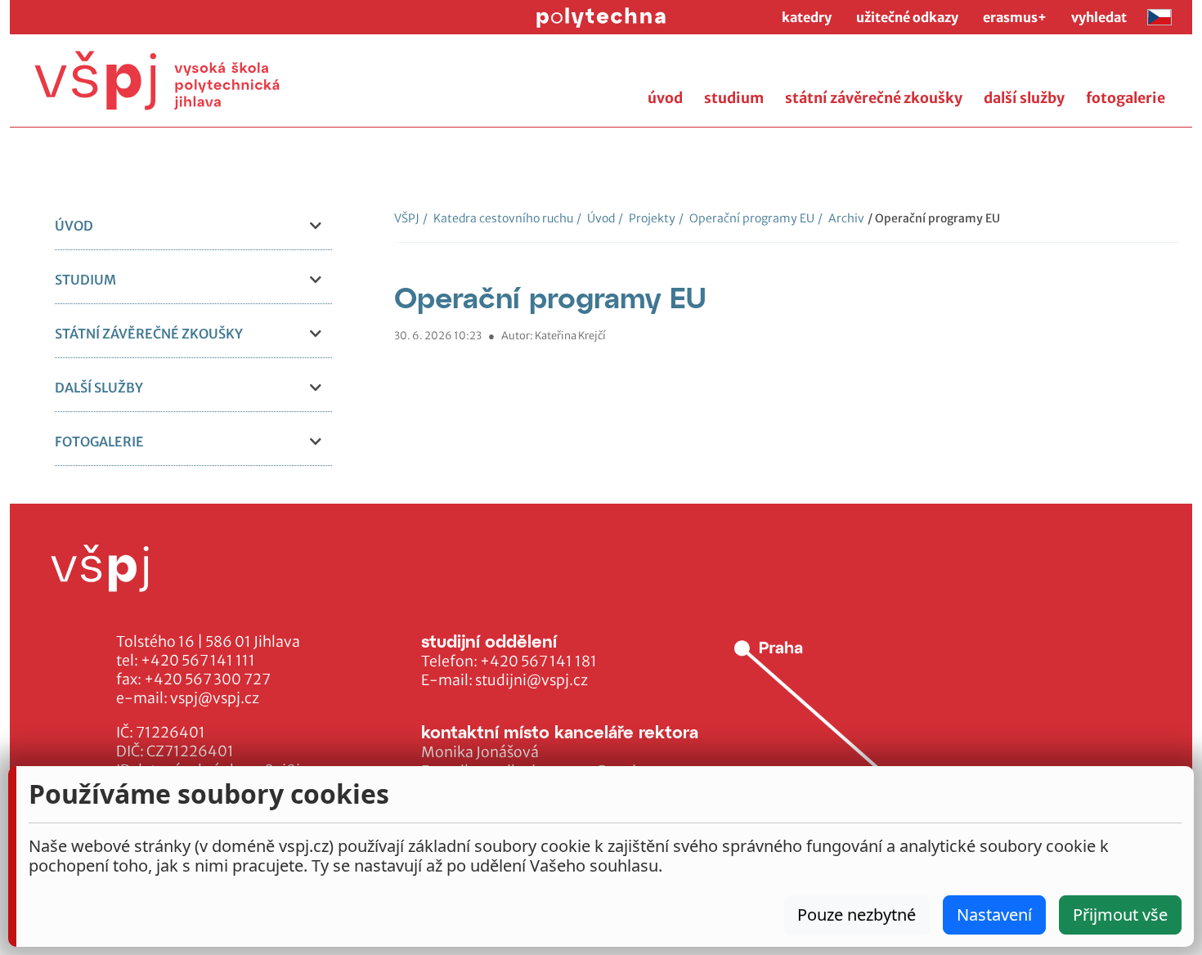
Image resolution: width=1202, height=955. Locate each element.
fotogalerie (1125, 98)
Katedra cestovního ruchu (498, 218)
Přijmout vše (1120, 914)
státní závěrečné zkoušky (873, 98)
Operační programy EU (746, 218)
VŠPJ (406, 218)
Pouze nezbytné (856, 914)
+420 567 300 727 (207, 679)
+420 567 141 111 (198, 661)
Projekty (646, 218)
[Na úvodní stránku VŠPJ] (157, 80)
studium (734, 98)
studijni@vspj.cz (531, 680)
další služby (1024, 98)
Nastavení (994, 914)
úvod (665, 98)
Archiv (841, 218)
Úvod (595, 218)
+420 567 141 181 (538, 661)
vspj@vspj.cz (214, 698)
